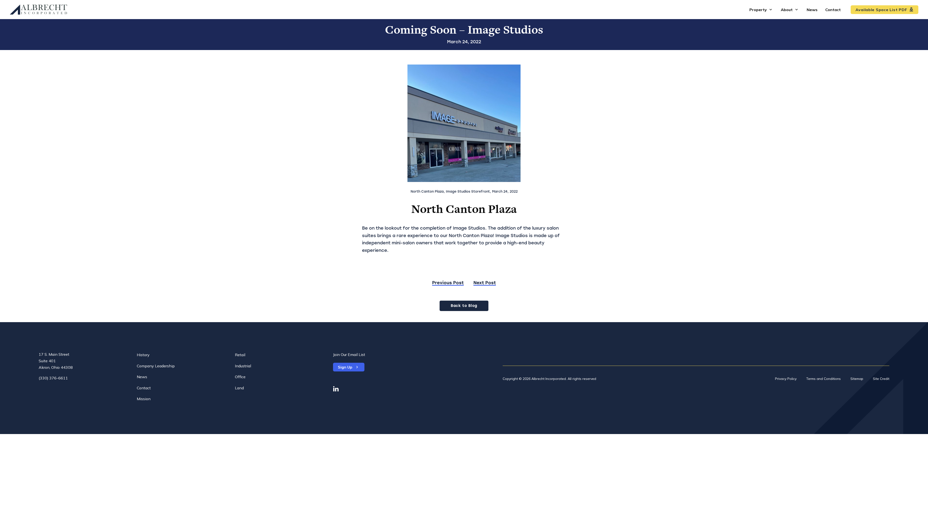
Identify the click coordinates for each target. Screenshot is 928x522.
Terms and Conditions (823, 379)
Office (240, 376)
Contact (144, 387)
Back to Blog (464, 306)
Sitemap (856, 379)
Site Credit (881, 379)
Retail (240, 354)
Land (239, 387)
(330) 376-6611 (53, 378)
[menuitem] (761, 9)
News (142, 376)
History (143, 354)
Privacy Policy (786, 379)
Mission (144, 398)
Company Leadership (156, 365)
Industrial (243, 365)
